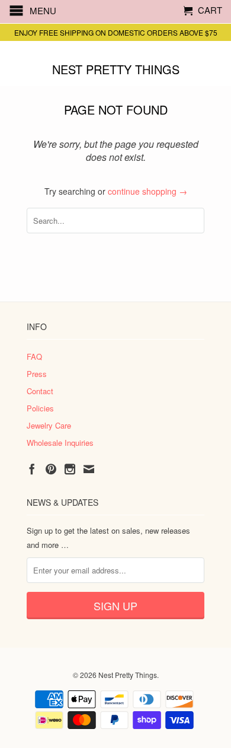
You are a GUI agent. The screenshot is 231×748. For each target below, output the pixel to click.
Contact (40, 391)
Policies (40, 408)
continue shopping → (147, 191)
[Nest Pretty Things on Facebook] (32, 469)
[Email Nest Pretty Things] (89, 469)
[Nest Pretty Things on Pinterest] (51, 469)
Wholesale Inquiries (60, 442)
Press (37, 373)
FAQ (34, 356)
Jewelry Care (49, 425)
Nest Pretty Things (115, 69)
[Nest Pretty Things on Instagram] (70, 469)
